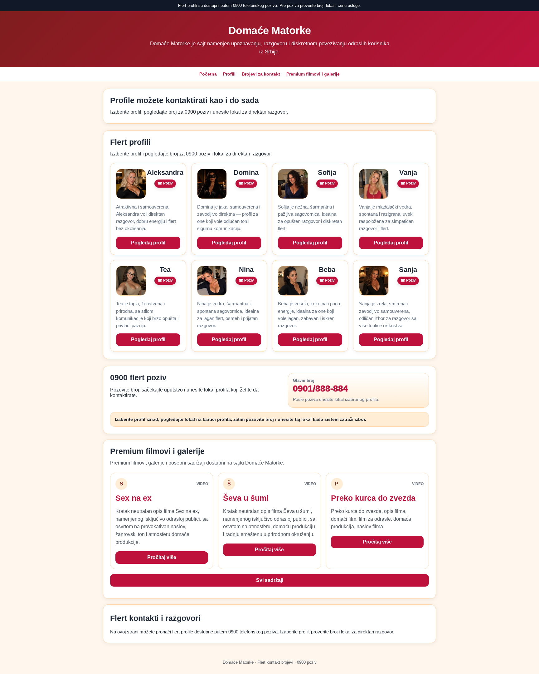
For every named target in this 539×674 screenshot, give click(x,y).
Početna (208, 73)
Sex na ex (133, 498)
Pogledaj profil (148, 242)
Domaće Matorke (269, 30)
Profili (229, 73)
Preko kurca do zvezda (373, 498)
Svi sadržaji (269, 580)
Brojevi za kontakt (261, 73)
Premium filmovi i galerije (313, 73)
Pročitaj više (161, 557)
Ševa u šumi (246, 498)
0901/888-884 (320, 388)
